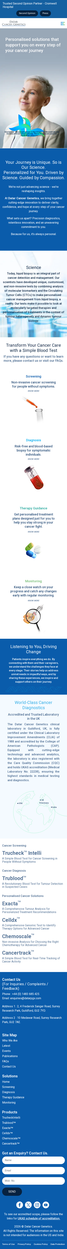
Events (6, 1051)
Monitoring (9, 1102)
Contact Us (9, 1066)
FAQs (5, 1061)
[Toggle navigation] (60, 23)
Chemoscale (30, 940)
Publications (10, 1056)
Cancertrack (31, 956)
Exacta (29, 907)
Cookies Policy (41, 1244)
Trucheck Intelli (29, 856)
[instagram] (37, 1205)
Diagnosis (8, 1092)
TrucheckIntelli (11, 1117)
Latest (6, 1045)
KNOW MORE (33, 391)
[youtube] (45, 1205)
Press (45, 13)
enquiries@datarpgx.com (25, 998)
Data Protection (58, 1244)
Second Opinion (27, 13)
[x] (28, 1205)
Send (12, 1191)
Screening (8, 1087)
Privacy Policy (24, 1244)
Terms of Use (8, 1244)
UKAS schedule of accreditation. (39, 1218)
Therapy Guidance (13, 1097)
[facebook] (19, 1205)
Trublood (32, 882)
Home (6, 1081)
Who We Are (10, 1040)
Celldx (29, 923)
